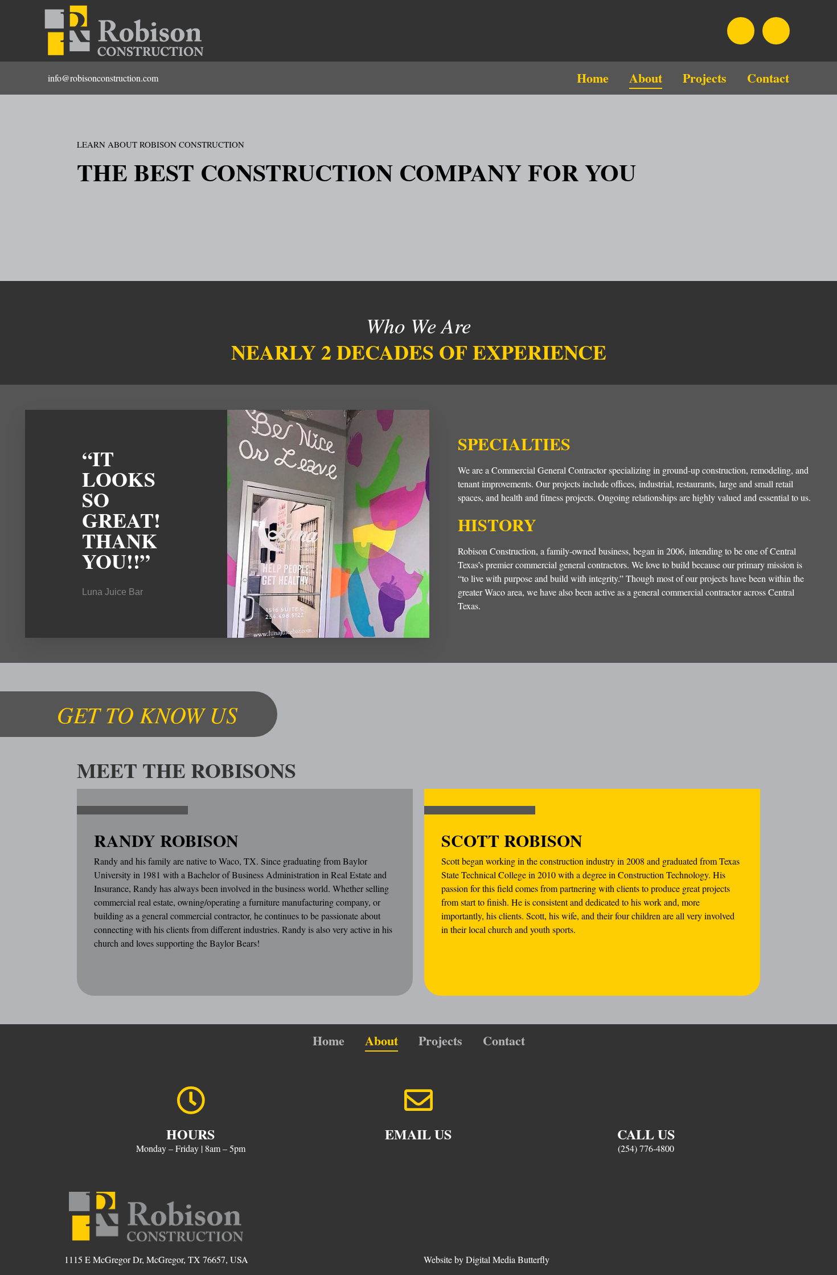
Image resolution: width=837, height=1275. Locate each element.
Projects (705, 77)
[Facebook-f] (740, 30)
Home (593, 77)
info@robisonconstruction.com (103, 78)
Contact (768, 77)
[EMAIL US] (418, 1100)
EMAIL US (418, 1134)
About (645, 77)
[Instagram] (776, 30)
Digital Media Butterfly (507, 1259)
